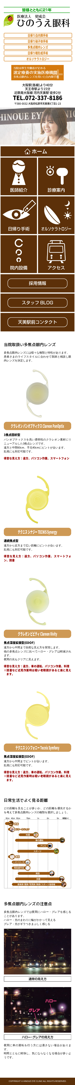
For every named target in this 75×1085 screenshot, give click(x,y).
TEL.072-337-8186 (37, 98)
